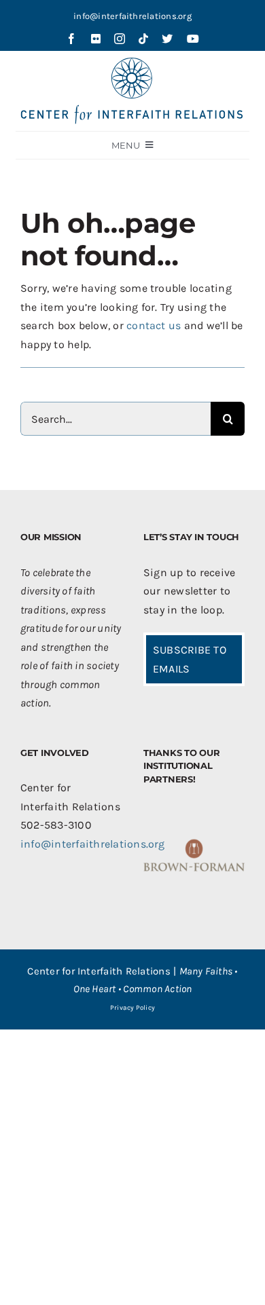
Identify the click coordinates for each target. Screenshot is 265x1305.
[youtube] (193, 38)
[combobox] (115, 419)
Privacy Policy (132, 1008)
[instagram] (119, 38)
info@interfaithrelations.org (132, 16)
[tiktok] (143, 38)
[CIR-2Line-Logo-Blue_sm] (132, 62)
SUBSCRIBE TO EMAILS (189, 659)
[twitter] (167, 38)
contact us (153, 325)
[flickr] (96, 38)
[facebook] (71, 38)
